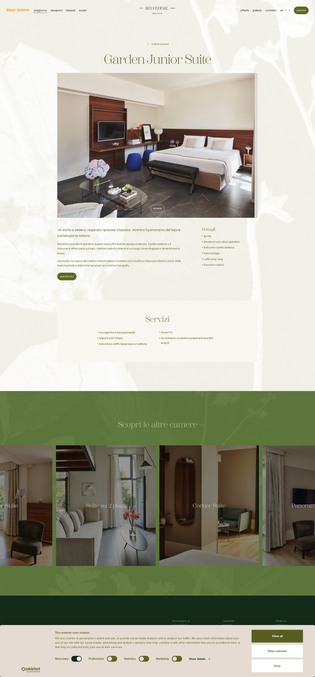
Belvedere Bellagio (157, 10)
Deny (277, 665)
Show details (197, 658)
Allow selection (277, 651)
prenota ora (67, 276)
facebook (281, 620)
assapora (56, 10)
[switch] (112, 659)
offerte (244, 10)
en (282, 10)
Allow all (277, 636)
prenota (301, 10)
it (289, 10)
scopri (83, 10)
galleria (257, 10)
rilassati (70, 10)
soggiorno (40, 10)
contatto (271, 10)
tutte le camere (160, 44)
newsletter (228, 620)
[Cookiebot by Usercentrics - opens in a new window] (31, 670)
